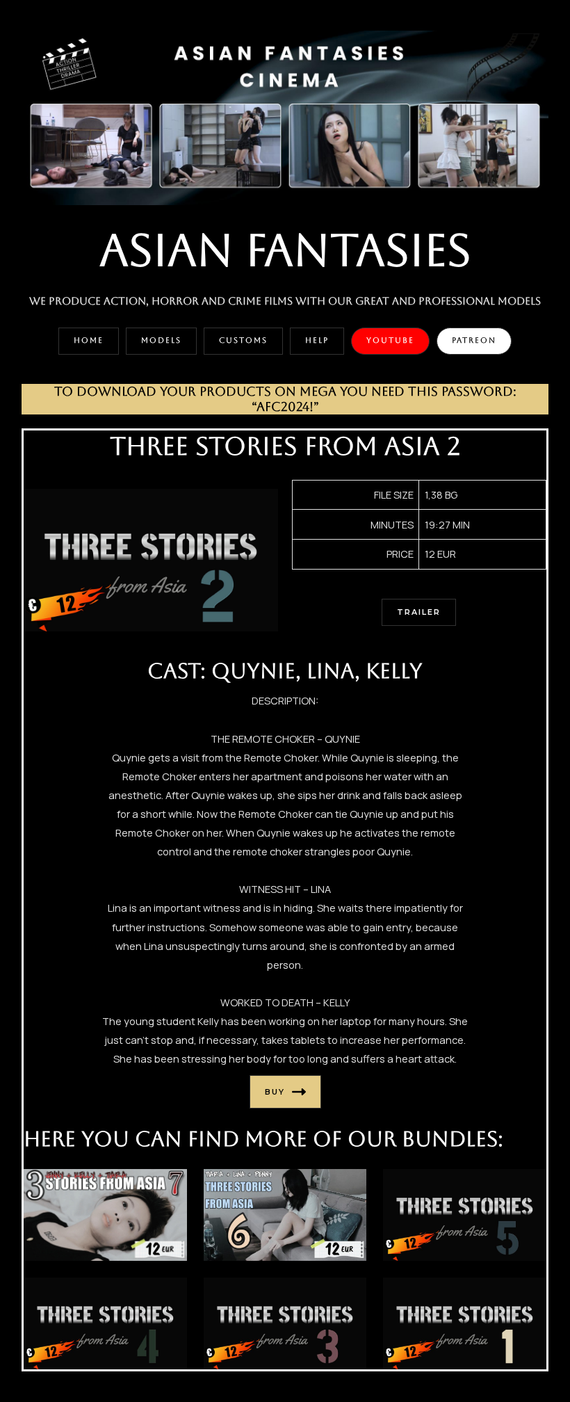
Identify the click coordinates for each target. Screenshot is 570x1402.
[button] (88, 341)
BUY (275, 1092)
